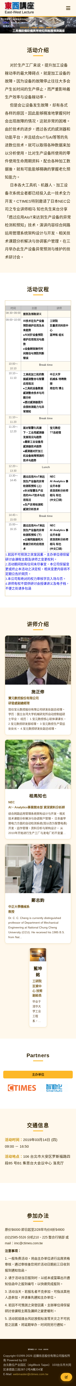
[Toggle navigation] (68, 8)
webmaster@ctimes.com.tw (30, 1374)
